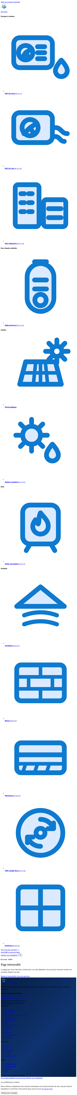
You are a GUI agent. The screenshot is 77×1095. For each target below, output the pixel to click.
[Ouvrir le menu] (20, 955)
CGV (6, 1071)
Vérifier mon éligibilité (9, 955)
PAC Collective (16, 1015)
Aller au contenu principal (10, 2)
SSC (6, 1022)
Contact (17, 952)
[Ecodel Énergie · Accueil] (4, 9)
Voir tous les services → (10, 950)
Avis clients (9, 1051)
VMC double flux (11, 1035)
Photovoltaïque (10, 1020)
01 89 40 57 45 (6, 996)
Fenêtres (8, 1037)
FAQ (5, 952)
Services (4, 12)
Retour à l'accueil (7, 976)
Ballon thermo (10, 1017)
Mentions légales (11, 1064)
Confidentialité (10, 1066)
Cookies (8, 1069)
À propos (10, 952)
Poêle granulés (10, 1025)
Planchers (8, 1032)
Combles (8, 1028)
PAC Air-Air (9, 1012)
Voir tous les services (22, 976)
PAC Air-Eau (9, 1010)
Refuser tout (6, 1093)
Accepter (14, 1093)
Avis (2, 952)
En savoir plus (47, 1089)
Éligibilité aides (10, 1056)
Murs (7, 1030)
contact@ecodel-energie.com (12, 998)
